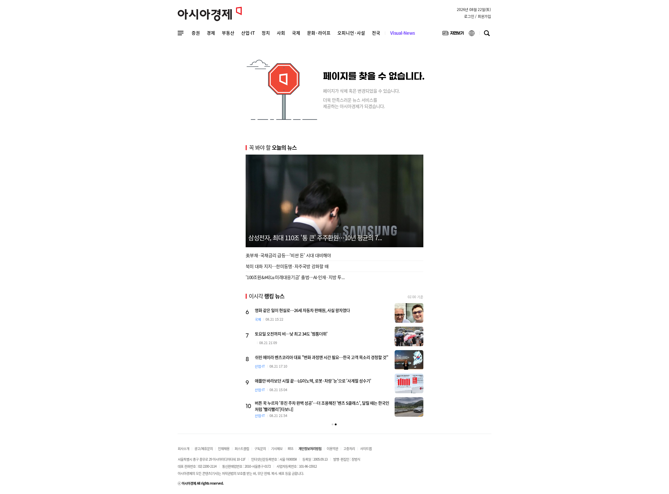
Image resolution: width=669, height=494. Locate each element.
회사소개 (183, 448)
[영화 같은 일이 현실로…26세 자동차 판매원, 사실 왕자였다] (409, 313)
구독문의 (260, 448)
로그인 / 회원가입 (477, 16)
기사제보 (276, 448)
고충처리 (349, 448)
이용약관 (332, 448)
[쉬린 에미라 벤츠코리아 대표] (409, 360)
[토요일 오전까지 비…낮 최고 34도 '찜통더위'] (409, 336)
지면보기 (453, 34)
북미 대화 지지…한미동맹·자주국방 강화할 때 (287, 266)
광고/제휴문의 (203, 448)
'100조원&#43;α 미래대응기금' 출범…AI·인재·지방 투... (295, 277)
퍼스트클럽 (242, 448)
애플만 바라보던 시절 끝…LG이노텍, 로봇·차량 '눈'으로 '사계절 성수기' (313, 381)
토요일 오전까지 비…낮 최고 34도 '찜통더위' (291, 334)
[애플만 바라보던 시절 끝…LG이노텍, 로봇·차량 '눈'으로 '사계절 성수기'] (409, 383)
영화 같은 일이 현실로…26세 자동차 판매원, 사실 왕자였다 (302, 310)
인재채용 (223, 448)
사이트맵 (366, 448)
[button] (332, 424)
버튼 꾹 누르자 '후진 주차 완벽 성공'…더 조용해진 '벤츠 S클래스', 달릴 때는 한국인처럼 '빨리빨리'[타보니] (322, 406)
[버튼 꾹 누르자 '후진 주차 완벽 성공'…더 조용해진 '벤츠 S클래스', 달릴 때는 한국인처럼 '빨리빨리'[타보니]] (409, 407)
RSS (290, 448)
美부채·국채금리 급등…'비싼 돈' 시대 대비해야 (288, 255)
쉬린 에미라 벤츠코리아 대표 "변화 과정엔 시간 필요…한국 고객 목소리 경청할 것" (321, 357)
